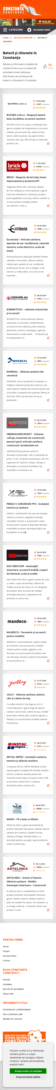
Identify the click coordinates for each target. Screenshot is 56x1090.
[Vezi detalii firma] (48, 143)
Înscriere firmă (41, 30)
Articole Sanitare (23, 37)
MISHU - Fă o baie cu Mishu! (22, 819)
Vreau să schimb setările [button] (28, 1077)
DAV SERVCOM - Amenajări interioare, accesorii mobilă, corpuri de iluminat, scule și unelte (27, 570)
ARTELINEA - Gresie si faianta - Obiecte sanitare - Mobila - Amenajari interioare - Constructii (26, 881)
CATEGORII (16, 29)
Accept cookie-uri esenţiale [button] (28, 1071)
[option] (28, 22)
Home (6, 37)
